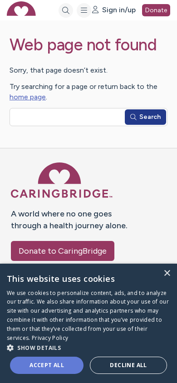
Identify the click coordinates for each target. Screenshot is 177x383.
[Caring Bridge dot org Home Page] (62, 196)
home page (28, 97)
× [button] (166, 273)
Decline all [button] (128, 365)
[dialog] (88, 323)
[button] (88, 347)
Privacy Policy (50, 338)
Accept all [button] (47, 365)
